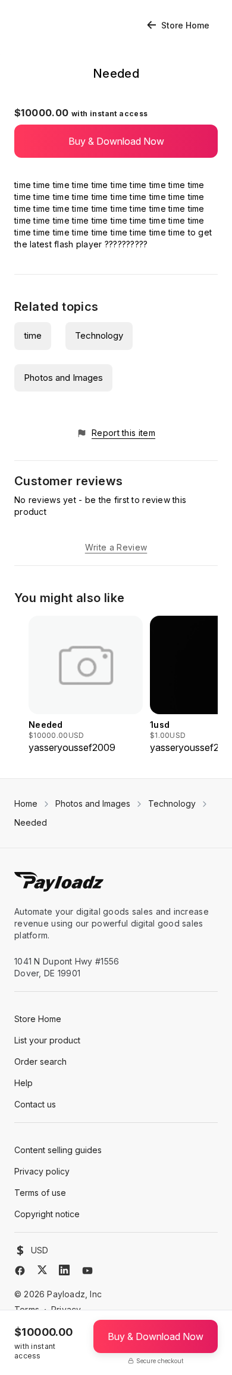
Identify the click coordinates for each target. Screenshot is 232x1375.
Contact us (35, 1104)
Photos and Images (63, 377)
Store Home (185, 25)
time (33, 335)
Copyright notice (47, 1214)
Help (23, 1083)
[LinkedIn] (64, 1270)
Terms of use (40, 1193)
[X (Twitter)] (42, 1270)
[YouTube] (87, 1271)
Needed (30, 822)
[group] (86, 685)
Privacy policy (42, 1171)
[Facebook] (20, 1271)
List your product (47, 1040)
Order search (40, 1061)
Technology (99, 335)
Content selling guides (58, 1150)
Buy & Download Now (116, 141)
